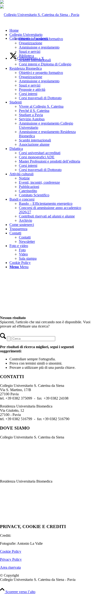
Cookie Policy (10, 551)
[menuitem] (50, 30)
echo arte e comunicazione (31, 535)
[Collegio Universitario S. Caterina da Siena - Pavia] (39, 15)
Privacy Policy (11, 559)
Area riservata (10, 567)
